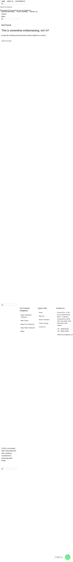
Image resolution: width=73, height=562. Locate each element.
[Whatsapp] (67, 557)
